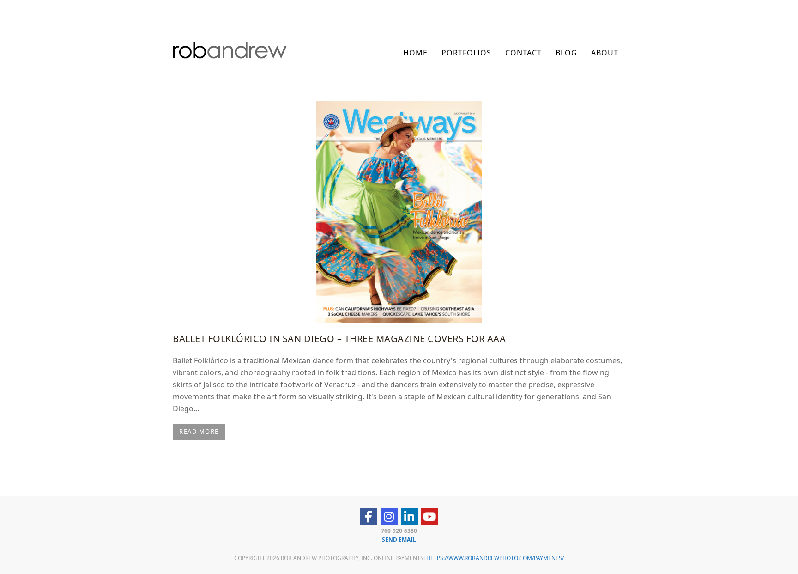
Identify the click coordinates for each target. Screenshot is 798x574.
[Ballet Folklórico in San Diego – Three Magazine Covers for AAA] (399, 211)
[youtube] (429, 516)
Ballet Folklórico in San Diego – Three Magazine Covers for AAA (339, 338)
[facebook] (368, 516)
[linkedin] (409, 516)
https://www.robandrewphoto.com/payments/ (495, 558)
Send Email (399, 539)
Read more (199, 431)
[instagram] (389, 516)
